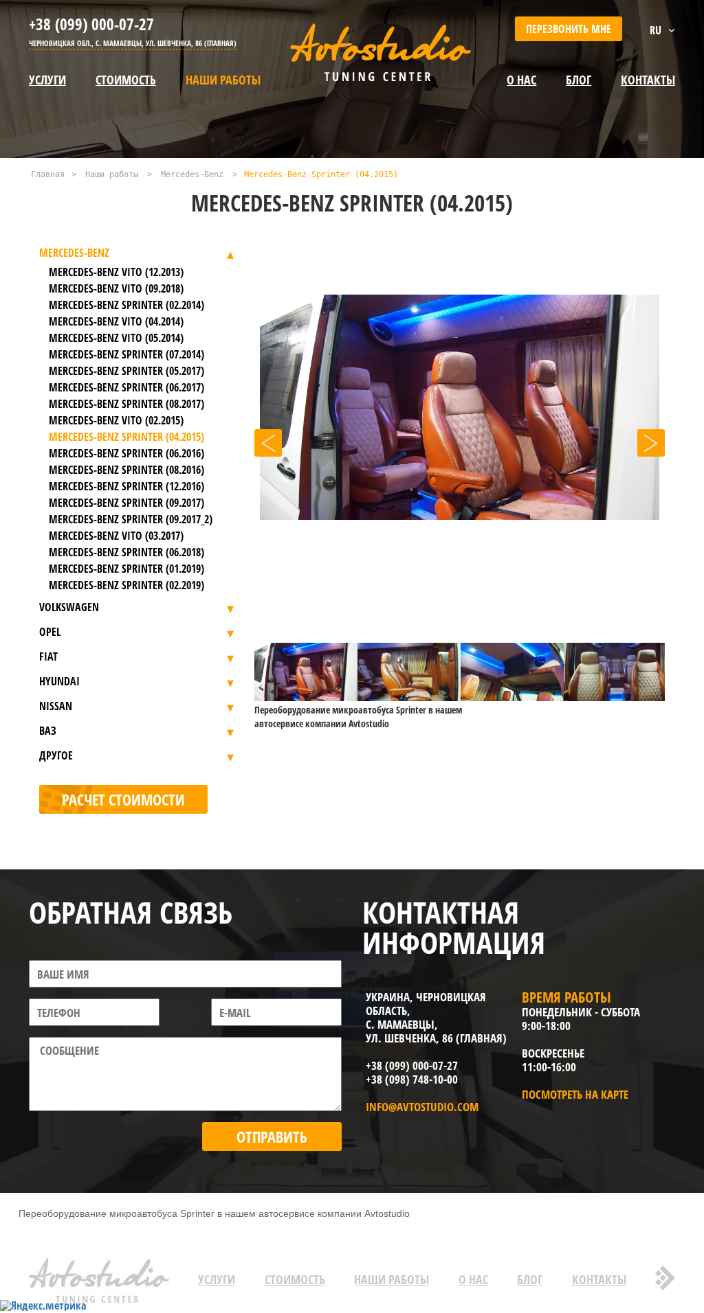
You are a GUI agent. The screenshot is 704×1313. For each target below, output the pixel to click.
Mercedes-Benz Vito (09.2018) (116, 288)
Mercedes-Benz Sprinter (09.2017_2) (130, 519)
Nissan (55, 705)
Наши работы (223, 79)
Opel (49, 631)
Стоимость (126, 79)
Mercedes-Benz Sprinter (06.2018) (126, 552)
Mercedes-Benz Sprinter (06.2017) (126, 387)
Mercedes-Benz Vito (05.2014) (116, 337)
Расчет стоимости (123, 799)
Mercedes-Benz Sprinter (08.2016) (126, 469)
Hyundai (59, 681)
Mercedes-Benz (192, 174)
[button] (268, 443)
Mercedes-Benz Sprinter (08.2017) (126, 403)
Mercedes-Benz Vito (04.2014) (116, 321)
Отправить (271, 1136)
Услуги (47, 79)
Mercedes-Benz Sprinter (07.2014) (126, 354)
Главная (48, 174)
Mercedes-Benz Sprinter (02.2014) (126, 304)
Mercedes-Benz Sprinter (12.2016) (126, 486)
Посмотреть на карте (575, 1094)
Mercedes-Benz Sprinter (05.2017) (126, 370)
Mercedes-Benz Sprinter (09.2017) (126, 502)
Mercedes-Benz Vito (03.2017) (116, 535)
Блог (529, 1279)
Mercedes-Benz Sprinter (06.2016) (126, 453)
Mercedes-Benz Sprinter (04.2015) (126, 436)
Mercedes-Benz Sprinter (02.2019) (126, 585)
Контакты (599, 1279)
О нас (521, 79)
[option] (459, 444)
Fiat (48, 656)
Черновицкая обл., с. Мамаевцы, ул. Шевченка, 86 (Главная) (132, 43)
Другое (56, 755)
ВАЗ (47, 730)
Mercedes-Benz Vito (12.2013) (116, 271)
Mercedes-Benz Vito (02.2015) (116, 420)
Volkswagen (69, 607)
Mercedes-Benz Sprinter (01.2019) (126, 568)
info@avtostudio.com (422, 1107)
